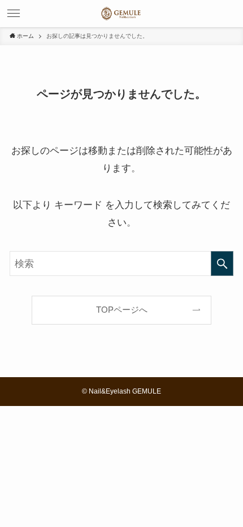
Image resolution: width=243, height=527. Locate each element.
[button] (13, 13)
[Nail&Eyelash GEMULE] (121, 13)
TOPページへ (121, 309)
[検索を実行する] (222, 263)
